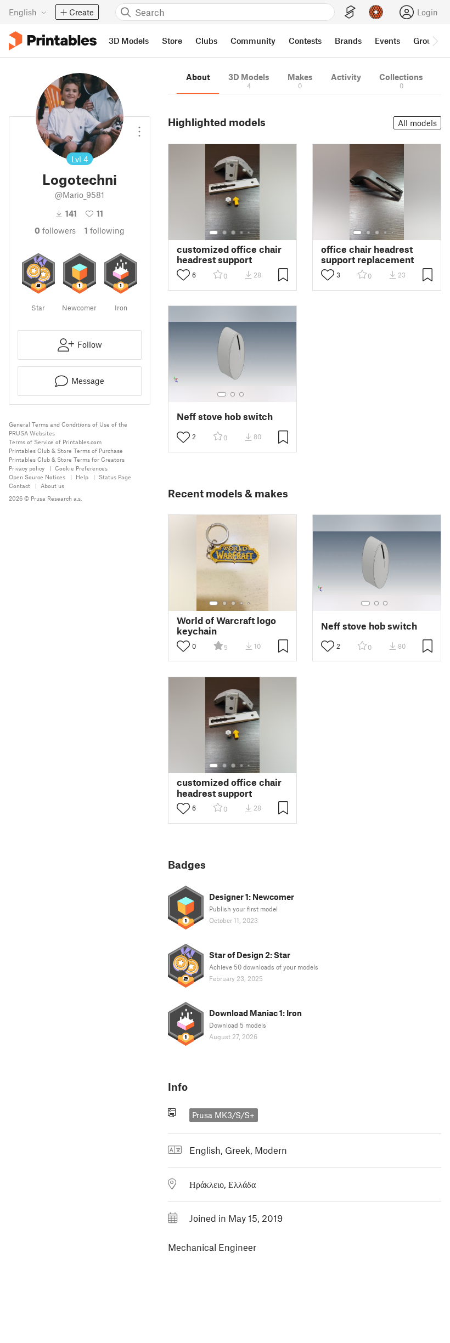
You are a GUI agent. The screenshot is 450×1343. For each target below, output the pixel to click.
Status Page (115, 476)
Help (82, 476)
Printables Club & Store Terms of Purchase (66, 450)
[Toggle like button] (183, 274)
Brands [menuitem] (348, 41)
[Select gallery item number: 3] (233, 232)
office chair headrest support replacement (367, 254)
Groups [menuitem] (427, 41)
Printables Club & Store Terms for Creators (67, 459)
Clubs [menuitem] (206, 41)
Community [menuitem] (252, 41)
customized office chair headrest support (229, 254)
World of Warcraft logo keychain (226, 625)
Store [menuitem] (172, 41)
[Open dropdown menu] (139, 127)
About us (52, 485)
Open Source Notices (37, 476)
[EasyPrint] (350, 12)
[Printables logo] (53, 40)
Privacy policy (26, 468)
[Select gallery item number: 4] (242, 232)
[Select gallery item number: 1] (213, 232)
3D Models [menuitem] (129, 41)
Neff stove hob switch (225, 416)
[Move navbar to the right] (435, 40)
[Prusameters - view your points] (376, 12)
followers (55, 230)
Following (105, 230)
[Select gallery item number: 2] (224, 232)
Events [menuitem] (387, 41)
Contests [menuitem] (305, 41)
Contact (19, 485)
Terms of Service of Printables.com (55, 441)
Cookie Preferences (81, 468)
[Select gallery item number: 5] (250, 232)
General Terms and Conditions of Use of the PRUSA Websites (68, 429)
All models (417, 123)
